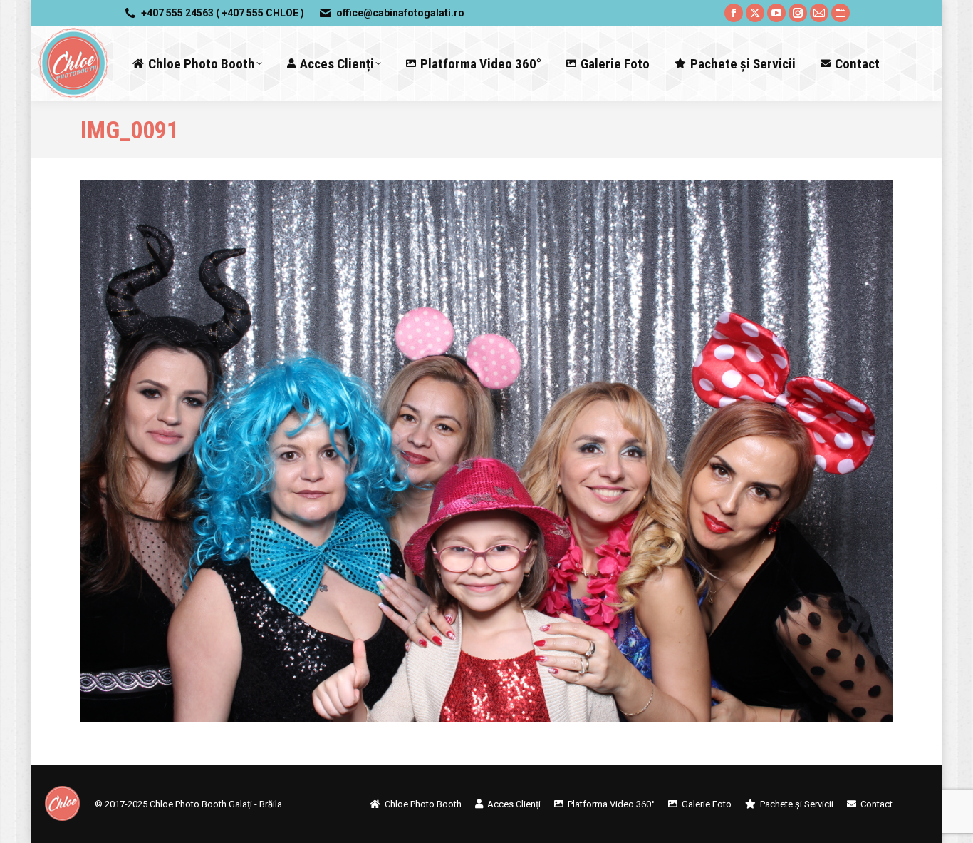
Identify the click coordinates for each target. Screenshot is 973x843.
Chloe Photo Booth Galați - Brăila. (217, 804)
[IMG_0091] (486, 451)
